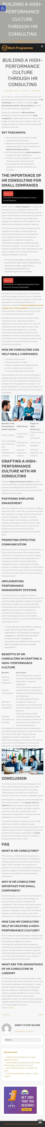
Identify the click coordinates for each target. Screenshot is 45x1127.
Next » (40, 1015)
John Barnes (36, 91)
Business (11, 1008)
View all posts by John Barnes (24, 1031)
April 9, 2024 (8, 91)
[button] (3, 8)
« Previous (6, 1015)
